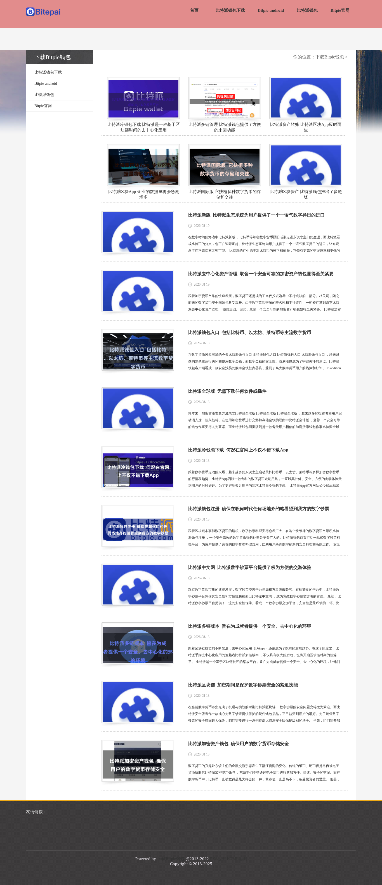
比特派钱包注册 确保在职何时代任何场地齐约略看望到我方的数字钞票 (258, 508)
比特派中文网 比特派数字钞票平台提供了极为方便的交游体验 (249, 567)
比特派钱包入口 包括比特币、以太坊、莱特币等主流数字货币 (249, 332)
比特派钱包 (307, 10)
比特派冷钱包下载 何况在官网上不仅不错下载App (238, 450)
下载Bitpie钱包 (329, 57)
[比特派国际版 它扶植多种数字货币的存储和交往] (225, 165)
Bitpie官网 (340, 10)
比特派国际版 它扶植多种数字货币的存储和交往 (224, 194)
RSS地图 (218, 858)
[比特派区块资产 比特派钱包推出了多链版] (306, 165)
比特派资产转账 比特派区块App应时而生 (305, 127)
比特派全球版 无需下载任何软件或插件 (227, 391)
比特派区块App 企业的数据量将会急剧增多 (143, 194)
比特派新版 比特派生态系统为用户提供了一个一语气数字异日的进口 (256, 215)
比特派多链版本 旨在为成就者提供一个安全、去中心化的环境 (249, 626)
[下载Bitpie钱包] (43, 12)
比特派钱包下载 (230, 10)
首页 (194, 10)
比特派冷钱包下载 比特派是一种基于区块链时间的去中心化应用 (143, 127)
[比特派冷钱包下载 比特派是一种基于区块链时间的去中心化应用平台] (143, 97)
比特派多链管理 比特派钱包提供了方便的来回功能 (224, 127)
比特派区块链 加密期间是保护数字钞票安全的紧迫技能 (243, 684)
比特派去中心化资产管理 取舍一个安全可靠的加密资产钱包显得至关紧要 (261, 273)
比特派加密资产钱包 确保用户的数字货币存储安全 (238, 743)
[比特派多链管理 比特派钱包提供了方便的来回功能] (225, 97)
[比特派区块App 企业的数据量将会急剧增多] (143, 165)
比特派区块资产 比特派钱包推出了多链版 (306, 194)
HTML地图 (237, 858)
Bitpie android (271, 10)
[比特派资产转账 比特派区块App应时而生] (306, 97)
